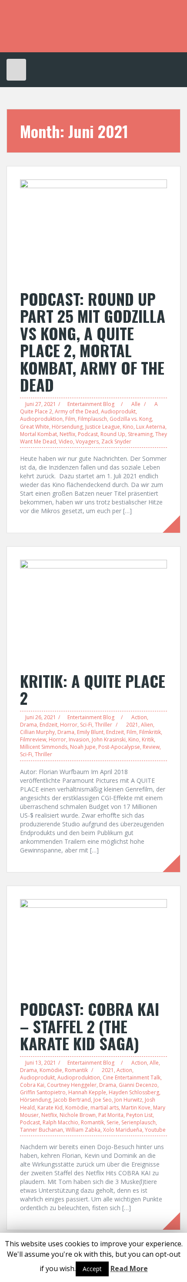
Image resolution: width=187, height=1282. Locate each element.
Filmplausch (92, 419)
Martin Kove (135, 1107)
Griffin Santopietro (43, 1092)
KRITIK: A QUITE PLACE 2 (92, 689)
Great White (34, 426)
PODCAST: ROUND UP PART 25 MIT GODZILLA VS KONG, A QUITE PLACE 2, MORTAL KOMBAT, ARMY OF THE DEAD (92, 341)
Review (151, 747)
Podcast (88, 434)
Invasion (79, 739)
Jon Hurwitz (128, 1099)
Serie (113, 1122)
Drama (28, 724)
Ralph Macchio (60, 1122)
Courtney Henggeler (72, 1085)
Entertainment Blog (90, 404)
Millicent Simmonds (43, 747)
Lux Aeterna (150, 426)
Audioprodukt (118, 411)
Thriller (103, 724)
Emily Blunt (90, 732)
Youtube (155, 1129)
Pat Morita (111, 1115)
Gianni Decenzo (138, 1085)
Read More (129, 1268)
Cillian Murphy (37, 732)
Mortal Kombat (38, 434)
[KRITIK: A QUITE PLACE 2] (93, 611)
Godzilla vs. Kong (131, 419)
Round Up (112, 434)
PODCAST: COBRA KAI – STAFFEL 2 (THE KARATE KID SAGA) (89, 1026)
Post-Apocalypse (119, 747)
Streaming (140, 434)
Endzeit (48, 724)
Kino (128, 426)
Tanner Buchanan (41, 1129)
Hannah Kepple (87, 1092)
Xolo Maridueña (122, 1129)
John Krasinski (109, 739)
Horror (68, 724)
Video (66, 441)
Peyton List (139, 1115)
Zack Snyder (116, 441)
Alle (135, 404)
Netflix (67, 434)
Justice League (102, 426)
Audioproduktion (41, 419)
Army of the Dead (76, 411)
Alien (147, 724)
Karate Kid (50, 1107)
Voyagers (87, 441)
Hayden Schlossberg (134, 1092)
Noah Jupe (83, 747)
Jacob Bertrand (72, 1099)
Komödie (51, 1070)
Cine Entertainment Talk (131, 1077)
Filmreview (33, 739)
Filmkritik (150, 732)
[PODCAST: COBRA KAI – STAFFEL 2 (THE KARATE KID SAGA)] (93, 944)
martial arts (104, 1107)
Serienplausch (138, 1122)
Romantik (76, 1070)
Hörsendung (67, 426)
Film (70, 419)
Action (139, 717)
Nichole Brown (78, 1115)
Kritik (148, 739)
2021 (132, 724)
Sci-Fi (86, 724)
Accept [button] (92, 1269)
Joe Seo (103, 1099)
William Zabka (83, 1129)
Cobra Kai (32, 1085)
